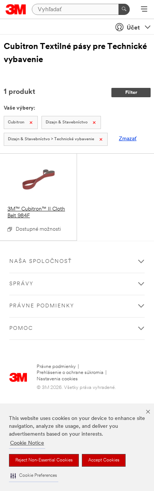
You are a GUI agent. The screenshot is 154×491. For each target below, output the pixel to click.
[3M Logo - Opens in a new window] (16, 9)
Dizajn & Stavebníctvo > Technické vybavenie (51, 139)
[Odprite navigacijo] (144, 10)
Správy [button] (21, 284)
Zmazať (127, 139)
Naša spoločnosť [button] (40, 261)
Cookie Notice (27, 443)
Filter (131, 92)
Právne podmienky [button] (41, 306)
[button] (33, 476)
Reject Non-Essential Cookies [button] (44, 460)
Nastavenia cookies (57, 379)
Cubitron (16, 122)
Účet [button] (133, 28)
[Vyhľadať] (124, 9)
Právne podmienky (56, 366)
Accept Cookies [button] (103, 460)
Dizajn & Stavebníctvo (66, 122)
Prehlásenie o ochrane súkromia (70, 372)
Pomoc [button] (21, 328)
